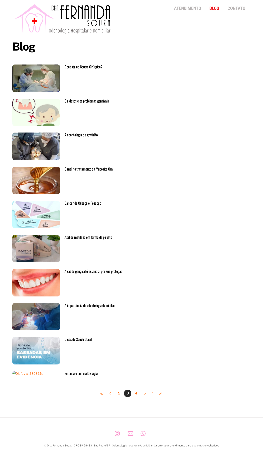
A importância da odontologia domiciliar (90, 305)
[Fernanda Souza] (63, 32)
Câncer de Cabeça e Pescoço (83, 203)
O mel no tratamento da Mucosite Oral (89, 169)
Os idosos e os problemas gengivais (87, 101)
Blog (214, 8)
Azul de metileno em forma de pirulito (88, 237)
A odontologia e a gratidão (81, 134)
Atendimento (187, 8)
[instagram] (118, 433)
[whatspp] (144, 433)
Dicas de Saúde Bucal (78, 339)
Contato (236, 8)
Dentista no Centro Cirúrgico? (83, 66)
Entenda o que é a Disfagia (81, 373)
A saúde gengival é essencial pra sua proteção (93, 271)
